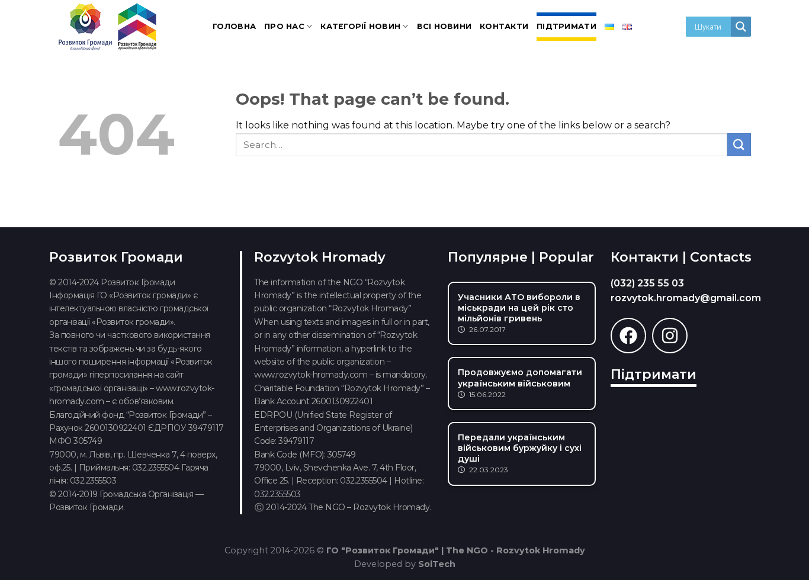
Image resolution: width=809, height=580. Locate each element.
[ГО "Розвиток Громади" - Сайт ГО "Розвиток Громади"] (108, 26)
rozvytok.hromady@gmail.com (686, 298)
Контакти (504, 26)
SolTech (436, 564)
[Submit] (739, 144)
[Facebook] (628, 335)
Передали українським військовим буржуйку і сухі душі (520, 448)
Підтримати (566, 26)
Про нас (284, 26)
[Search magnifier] (741, 27)
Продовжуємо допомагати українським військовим (520, 377)
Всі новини (444, 26)
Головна (234, 26)
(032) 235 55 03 (647, 283)
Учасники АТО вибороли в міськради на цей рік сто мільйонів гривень (519, 308)
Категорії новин (360, 26)
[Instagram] (670, 335)
